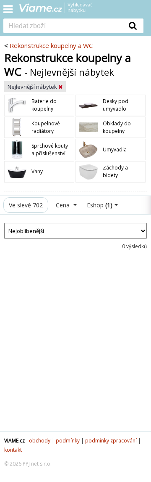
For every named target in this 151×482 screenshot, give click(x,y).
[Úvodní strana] (61, 10)
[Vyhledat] (132, 26)
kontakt (13, 449)
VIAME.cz (14, 440)
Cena (63, 205)
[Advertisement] (75, 347)
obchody (39, 440)
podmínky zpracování (111, 440)
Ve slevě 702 (26, 205)
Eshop (99, 205)
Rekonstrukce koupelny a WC (51, 45)
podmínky (68, 440)
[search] (63, 26)
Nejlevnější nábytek (33, 86)
